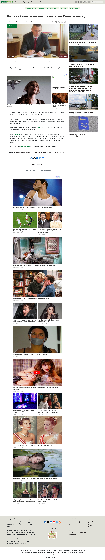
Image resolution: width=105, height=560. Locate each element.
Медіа (71, 527)
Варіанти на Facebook (37, 164)
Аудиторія (72, 535)
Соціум (42, 2)
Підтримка (82, 525)
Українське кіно (54, 8)
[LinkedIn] (59, 22)
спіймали (41, 128)
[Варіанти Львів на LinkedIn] (81, 2)
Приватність (82, 533)
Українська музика (43, 8)
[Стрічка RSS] (89, 2)
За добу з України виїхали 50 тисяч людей (81, 113)
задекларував (25, 147)
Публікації (72, 519)
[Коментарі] (65, 22)
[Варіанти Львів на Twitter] (79, 2)
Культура (26, 2)
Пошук (71, 533)
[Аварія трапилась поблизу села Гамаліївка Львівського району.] (83, 54)
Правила (81, 531)
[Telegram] (62, 22)
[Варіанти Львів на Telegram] (86, 2)
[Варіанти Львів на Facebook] (76, 2)
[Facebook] (53, 22)
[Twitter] (56, 22)
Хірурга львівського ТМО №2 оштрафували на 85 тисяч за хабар (82, 135)
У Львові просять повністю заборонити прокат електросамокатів (82, 43)
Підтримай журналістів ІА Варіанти (37, 170)
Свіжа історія (64, 8)
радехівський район (18, 152)
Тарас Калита (61, 152)
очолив (17, 134)
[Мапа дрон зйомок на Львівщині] (52, 535)
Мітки (71, 529)
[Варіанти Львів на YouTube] (84, 2)
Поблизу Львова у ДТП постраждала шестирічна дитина (81, 65)
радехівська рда (44, 152)
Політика (18, 2)
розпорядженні (27, 68)
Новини (77, 8)
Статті (71, 8)
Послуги (81, 519)
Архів (70, 531)
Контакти (81, 527)
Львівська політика (31, 8)
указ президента (35, 152)
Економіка (35, 2)
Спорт (49, 2)
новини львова (27, 152)
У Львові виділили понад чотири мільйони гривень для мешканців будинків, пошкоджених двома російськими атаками (80, 89)
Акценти (72, 521)
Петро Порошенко (53, 152)
